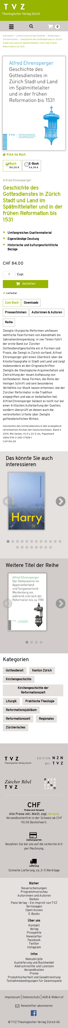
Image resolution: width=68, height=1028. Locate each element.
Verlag (34, 929)
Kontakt (34, 926)
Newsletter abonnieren (36, 1006)
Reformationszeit (18, 719)
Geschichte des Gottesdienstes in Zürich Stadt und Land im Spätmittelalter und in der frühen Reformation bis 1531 (32, 43)
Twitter (34, 944)
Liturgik (11, 701)
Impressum (12, 997)
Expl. (20, 274)
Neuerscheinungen (34, 888)
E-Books (34, 914)
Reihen (34, 899)
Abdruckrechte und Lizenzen (34, 966)
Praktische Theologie (39, 701)
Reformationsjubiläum (21, 710)
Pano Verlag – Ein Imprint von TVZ (34, 903)
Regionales (46, 719)
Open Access (34, 910)
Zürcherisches (15, 728)
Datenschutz (31, 997)
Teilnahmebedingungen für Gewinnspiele (34, 981)
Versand (53, 814)
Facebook (34, 940)
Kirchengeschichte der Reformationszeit (33, 690)
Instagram (34, 947)
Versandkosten (34, 970)
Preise (34, 974)
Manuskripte (34, 959)
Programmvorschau (34, 892)
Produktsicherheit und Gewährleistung (34, 977)
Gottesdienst (14, 671)
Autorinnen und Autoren (34, 896)
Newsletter (34, 937)
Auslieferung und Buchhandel (34, 963)
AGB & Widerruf (52, 997)
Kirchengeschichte (18, 679)
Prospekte (34, 933)
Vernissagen (34, 907)
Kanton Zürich (42, 671)
